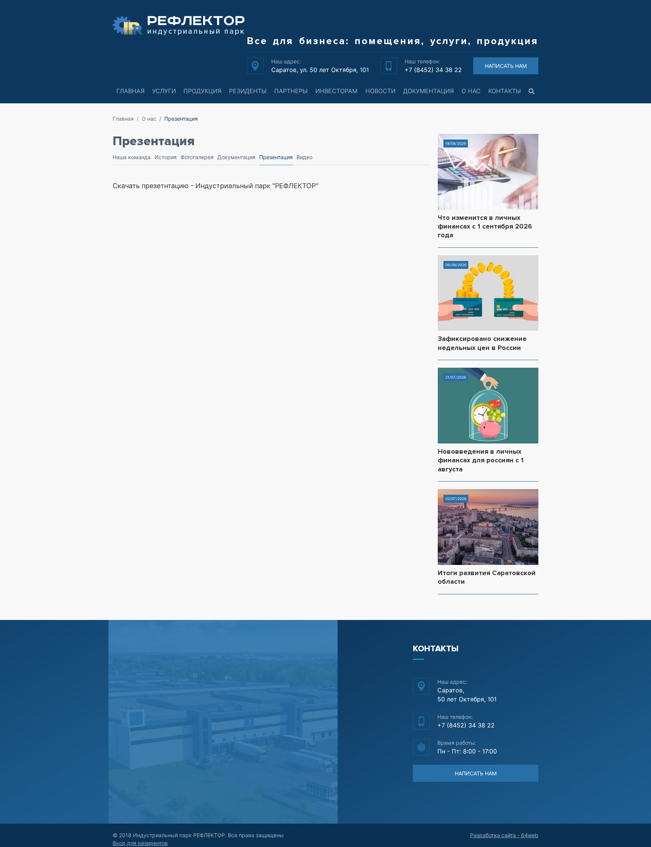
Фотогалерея (197, 157)
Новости (380, 91)
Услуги (164, 91)
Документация (428, 91)
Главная (130, 91)
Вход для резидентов (140, 843)
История (165, 157)
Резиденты (248, 91)
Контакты (504, 91)
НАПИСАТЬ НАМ (506, 66)
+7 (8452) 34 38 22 (433, 70)
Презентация (276, 157)
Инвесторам (336, 91)
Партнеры (291, 91)
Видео (304, 157)
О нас (471, 91)
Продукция (202, 91)
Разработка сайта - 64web (504, 835)
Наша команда (132, 157)
